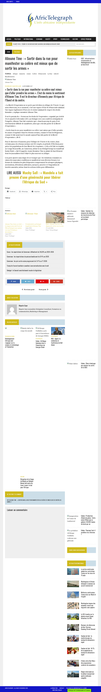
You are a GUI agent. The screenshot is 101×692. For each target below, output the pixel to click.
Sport (55, 39)
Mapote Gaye (16, 86)
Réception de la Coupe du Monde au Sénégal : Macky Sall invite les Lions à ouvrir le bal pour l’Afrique (27, 483)
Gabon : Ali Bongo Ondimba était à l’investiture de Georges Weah (41, 344)
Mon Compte (10, 1)
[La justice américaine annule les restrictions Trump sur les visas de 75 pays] (73, 573)
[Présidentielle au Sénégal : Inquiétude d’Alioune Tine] (34, 218)
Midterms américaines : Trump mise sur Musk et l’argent (88, 594)
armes (29, 74)
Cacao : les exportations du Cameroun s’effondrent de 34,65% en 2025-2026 (30, 252)
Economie (39, 39)
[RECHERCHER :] (85, 44)
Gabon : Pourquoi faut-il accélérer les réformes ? (88, 532)
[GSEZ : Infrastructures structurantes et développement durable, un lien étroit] (73, 204)
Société (47, 39)
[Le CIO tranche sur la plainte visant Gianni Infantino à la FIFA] (73, 618)
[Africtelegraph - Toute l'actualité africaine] (50, 20)
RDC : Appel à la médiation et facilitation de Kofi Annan (56, 342)
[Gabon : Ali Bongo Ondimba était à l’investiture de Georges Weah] (43, 336)
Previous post (29, 289)
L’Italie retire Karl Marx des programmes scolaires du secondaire (88, 663)
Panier (17, 1)
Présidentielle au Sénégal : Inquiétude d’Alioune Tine (33, 225)
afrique (15, 74)
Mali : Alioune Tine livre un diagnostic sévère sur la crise (55, 225)
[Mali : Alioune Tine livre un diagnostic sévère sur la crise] (55, 218)
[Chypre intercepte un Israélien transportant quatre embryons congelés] (73, 676)
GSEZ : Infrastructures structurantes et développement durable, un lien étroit (88, 61)
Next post (42, 289)
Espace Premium (86, 39)
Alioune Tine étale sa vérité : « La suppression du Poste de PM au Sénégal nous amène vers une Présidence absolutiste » (14, 228)
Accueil (9, 39)
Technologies (64, 39)
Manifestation (9, 77)
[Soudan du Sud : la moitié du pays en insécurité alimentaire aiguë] (73, 640)
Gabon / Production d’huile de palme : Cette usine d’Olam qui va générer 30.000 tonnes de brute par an (88, 520)
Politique (17, 39)
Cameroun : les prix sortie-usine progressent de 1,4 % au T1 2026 (27, 261)
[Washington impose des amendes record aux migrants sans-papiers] (73, 608)
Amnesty (22, 74)
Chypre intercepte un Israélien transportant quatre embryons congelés (87, 675)
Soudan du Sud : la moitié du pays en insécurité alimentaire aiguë (87, 639)
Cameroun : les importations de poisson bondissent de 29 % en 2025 (28, 256)
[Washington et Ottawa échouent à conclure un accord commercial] (73, 586)
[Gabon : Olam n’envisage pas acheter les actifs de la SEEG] (73, 509)
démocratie (42, 74)
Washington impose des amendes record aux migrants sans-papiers (88, 605)
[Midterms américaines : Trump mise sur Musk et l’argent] (73, 597)
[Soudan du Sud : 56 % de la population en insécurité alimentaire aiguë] (73, 653)
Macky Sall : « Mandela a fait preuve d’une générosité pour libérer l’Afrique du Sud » (36, 177)
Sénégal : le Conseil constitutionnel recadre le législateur (24, 270)
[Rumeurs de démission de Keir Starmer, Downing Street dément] (73, 629)
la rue (50, 74)
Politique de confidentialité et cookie (76, 688)
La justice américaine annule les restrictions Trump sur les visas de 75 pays (88, 572)
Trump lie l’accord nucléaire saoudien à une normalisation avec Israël (28, 266)
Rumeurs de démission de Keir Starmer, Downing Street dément (88, 627)
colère (34, 74)
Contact (61, 688)
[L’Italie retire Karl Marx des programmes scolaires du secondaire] (73, 665)
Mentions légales (57, 690)
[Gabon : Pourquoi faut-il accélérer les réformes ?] (73, 541)
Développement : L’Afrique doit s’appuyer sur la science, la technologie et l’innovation (12, 343)
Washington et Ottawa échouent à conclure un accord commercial (88, 583)
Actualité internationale (76, 563)
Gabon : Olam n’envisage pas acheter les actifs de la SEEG (88, 365)
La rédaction (53, 688)
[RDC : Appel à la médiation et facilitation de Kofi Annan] (58, 333)
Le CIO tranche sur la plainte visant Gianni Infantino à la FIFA (87, 616)
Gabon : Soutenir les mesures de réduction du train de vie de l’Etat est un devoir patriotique (88, 215)
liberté (56, 74)
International (28, 39)
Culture (75, 39)
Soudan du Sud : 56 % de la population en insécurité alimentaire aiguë (87, 651)
